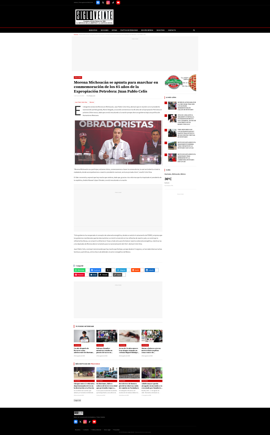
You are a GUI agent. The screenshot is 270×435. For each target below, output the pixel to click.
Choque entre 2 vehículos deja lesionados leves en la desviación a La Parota (84, 386)
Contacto (172, 30)
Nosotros (161, 30)
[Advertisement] (135, 55)
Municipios (93, 30)
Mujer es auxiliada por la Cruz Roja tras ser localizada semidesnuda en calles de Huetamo (187, 106)
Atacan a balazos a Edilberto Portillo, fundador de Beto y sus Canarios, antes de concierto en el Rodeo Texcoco (187, 119)
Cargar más (77, 400)
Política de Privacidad (129, 30)
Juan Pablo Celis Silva (81, 102)
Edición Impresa (147, 30)
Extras (114, 30)
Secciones (105, 30)
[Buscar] (194, 30)
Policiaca (78, 77)
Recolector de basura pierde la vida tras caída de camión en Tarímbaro (129, 386)
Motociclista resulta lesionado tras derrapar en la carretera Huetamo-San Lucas (187, 157)
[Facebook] (98, 2)
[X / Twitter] (103, 2)
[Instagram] (108, 2)
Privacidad (116, 430)
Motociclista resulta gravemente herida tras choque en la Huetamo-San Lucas (187, 145)
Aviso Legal (107, 430)
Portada (76, 35)
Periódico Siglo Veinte (128, 432)
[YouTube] (118, 2)
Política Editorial (96, 430)
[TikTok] (113, 2)
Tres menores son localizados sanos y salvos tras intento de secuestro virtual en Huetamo (186, 133)
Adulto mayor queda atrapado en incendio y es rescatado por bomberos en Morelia (152, 387)
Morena (92, 102)
